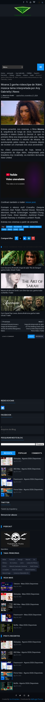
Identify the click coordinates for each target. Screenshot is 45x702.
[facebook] (23, 2)
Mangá (20, 560)
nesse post (31, 202)
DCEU (4, 566)
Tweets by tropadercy (9, 509)
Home (3, 73)
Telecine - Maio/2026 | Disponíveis (26, 584)
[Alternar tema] (41, 2)
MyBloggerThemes (37, 699)
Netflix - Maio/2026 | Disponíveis (25, 625)
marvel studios (30, 570)
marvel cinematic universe (18, 566)
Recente (8, 453)
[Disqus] (22, 367)
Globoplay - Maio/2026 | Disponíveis (26, 594)
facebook (39, 336)
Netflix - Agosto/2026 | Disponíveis (26, 683)
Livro (22, 563)
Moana (18, 75)
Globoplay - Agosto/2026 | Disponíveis (27, 458)
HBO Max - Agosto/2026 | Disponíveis (27, 469)
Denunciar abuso (9, 515)
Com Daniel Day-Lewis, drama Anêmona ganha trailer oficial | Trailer (20, 314)
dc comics (13, 563)
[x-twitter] (27, 2)
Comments (37, 453)
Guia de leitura (17, 570)
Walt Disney (34, 566)
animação (10, 73)
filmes (5, 563)
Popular (22, 453)
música (25, 75)
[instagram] (24, 695)
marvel (28, 560)
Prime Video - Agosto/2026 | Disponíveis (28, 489)
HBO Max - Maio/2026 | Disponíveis (26, 604)
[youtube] (30, 2)
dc (34, 560)
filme (4, 560)
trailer (32, 75)
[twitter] (20, 695)
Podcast (12, 560)
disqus (31, 336)
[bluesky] (34, 2)
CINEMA (29, 73)
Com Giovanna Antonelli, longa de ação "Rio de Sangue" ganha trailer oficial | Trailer (21, 269)
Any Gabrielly (20, 73)
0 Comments (5, 97)
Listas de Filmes (32, 563)
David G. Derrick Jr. (35, 226)
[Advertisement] (22, 40)
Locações (6, 570)
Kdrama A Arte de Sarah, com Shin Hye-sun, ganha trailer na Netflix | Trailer (21, 292)
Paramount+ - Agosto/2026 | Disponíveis (28, 479)
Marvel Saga (6, 573)
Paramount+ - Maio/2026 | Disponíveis (27, 615)
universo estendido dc (21, 573)
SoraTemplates (15, 699)
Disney (12, 75)
